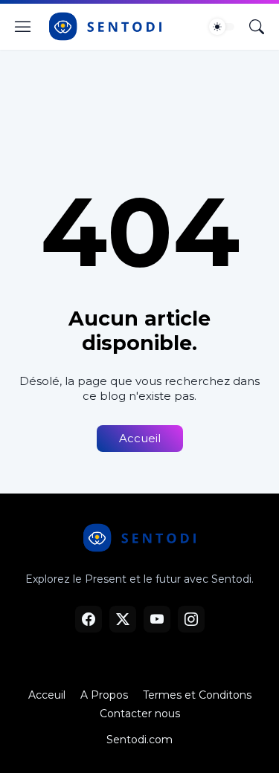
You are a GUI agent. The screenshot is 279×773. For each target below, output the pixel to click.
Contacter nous (140, 713)
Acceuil (46, 695)
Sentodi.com (139, 739)
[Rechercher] (256, 26)
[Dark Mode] (221, 26)
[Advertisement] (139, 105)
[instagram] (191, 619)
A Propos (104, 695)
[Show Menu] (23, 26)
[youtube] (157, 619)
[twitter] (122, 619)
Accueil (140, 438)
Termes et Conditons (197, 695)
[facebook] (88, 619)
